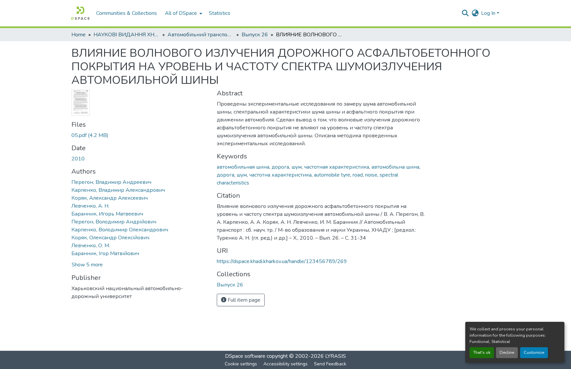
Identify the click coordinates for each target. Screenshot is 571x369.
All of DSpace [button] (181, 13)
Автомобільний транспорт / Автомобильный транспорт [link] (201, 34)
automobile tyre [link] (332, 175)
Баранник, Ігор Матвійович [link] (105, 253)
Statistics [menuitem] (219, 13)
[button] (80, 13)
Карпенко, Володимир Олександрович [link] (119, 229)
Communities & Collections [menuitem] (126, 13)
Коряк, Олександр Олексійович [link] (110, 237)
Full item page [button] (243, 300)
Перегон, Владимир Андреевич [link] (111, 182)
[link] (140, 135)
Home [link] (78, 34)
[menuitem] (183, 13)
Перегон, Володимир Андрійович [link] (113, 221)
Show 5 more (87, 264)
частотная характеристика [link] (336, 167)
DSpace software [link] (245, 356)
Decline (507, 352)
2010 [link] (78, 158)
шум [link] (296, 167)
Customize (534, 352)
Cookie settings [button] (241, 364)
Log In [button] (489, 13)
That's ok (481, 352)
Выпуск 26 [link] (255, 34)
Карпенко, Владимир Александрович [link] (118, 190)
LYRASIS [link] (335, 356)
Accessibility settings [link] (285, 364)
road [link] (358, 175)
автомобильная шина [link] (243, 167)
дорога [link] (280, 167)
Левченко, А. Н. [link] (90, 206)
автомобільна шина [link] (395, 167)
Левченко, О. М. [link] (90, 245)
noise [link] (371, 175)
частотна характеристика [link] (280, 175)
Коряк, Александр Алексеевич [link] (109, 198)
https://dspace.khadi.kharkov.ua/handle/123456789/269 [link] (282, 261)
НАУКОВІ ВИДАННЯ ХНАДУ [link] (127, 34)
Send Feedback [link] (330, 364)
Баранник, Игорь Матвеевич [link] (107, 214)
